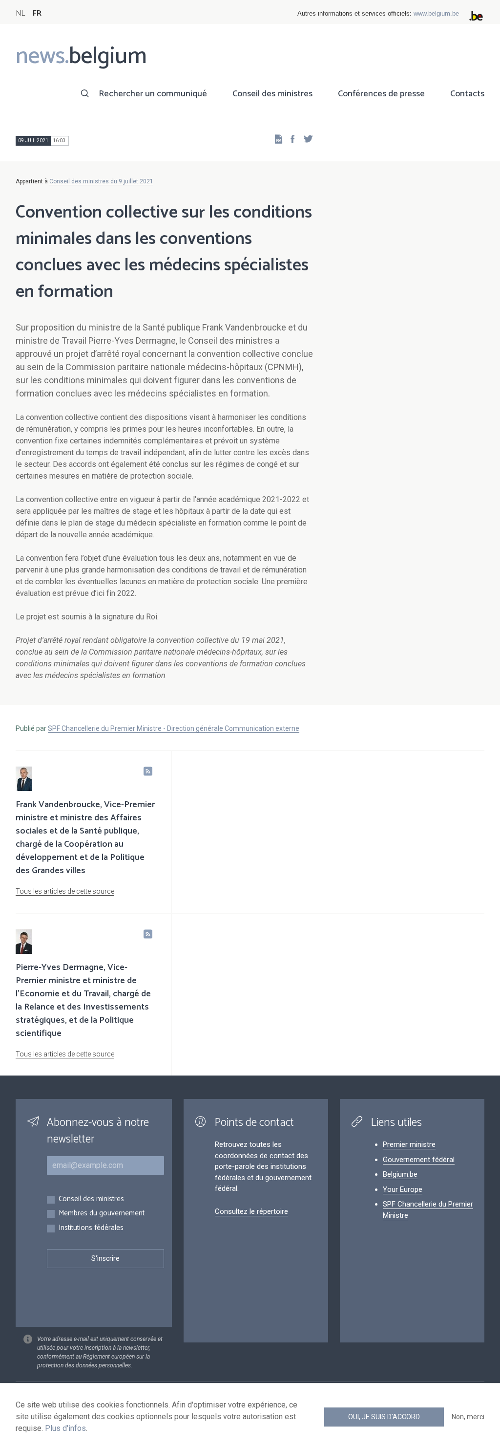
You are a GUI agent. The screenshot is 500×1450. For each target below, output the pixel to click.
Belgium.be (400, 1174)
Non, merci (468, 1417)
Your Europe (402, 1189)
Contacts (467, 94)
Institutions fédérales (91, 1228)
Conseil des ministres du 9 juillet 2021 (101, 181)
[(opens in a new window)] (289, 138)
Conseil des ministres (272, 94)
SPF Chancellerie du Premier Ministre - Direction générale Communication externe (173, 728)
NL (20, 13)
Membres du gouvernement (102, 1213)
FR (37, 13)
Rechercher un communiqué (153, 94)
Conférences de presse (381, 94)
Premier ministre (409, 1144)
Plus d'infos (65, 1428)
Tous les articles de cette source (65, 891)
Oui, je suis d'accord (384, 1417)
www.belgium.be (436, 13)
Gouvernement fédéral (419, 1159)
